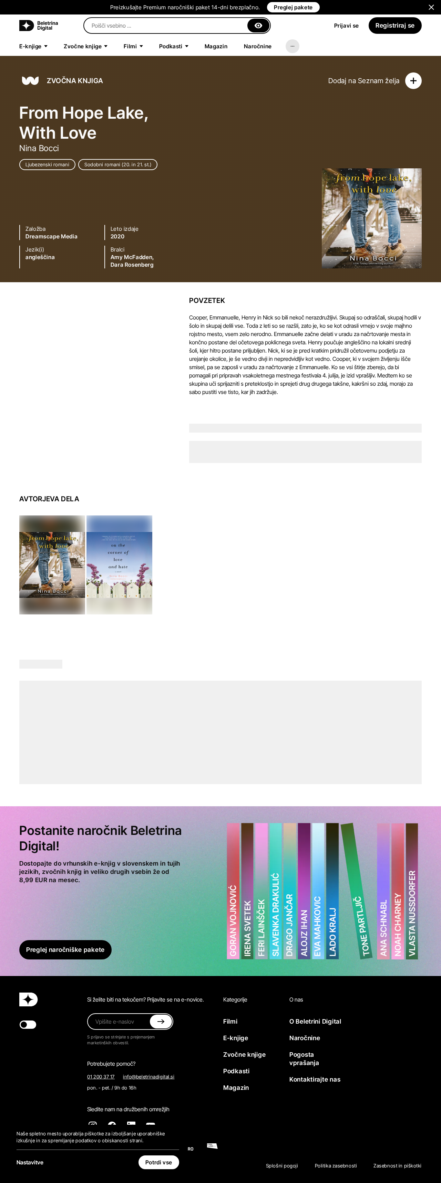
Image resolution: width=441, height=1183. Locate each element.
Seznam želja (379, 81)
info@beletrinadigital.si (148, 1077)
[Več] (292, 46)
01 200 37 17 (101, 1077)
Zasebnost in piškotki (397, 1166)
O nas (296, 999)
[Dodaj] (413, 80)
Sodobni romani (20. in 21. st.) (117, 164)
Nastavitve (30, 1162)
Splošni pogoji (282, 1166)
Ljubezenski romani (47, 164)
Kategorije (235, 999)
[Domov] (38, 25)
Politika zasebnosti (336, 1166)
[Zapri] (258, 25)
